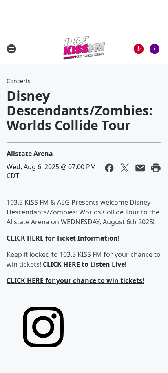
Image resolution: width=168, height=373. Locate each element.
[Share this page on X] (124, 168)
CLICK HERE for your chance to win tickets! (75, 280)
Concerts (19, 81)
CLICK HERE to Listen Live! (85, 264)
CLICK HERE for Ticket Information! (63, 238)
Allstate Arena (30, 153)
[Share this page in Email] (140, 168)
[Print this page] (155, 168)
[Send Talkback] (139, 49)
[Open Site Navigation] (11, 49)
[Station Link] (84, 48)
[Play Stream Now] (154, 49)
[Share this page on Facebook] (109, 168)
